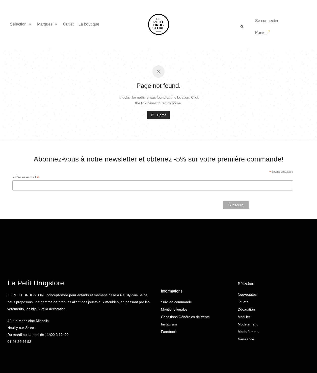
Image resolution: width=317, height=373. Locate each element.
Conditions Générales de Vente (185, 317)
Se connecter (266, 21)
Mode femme (248, 332)
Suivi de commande (176, 302)
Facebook (169, 332)
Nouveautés (247, 294)
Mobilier (244, 317)
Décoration (246, 309)
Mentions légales (174, 309)
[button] (21, 24)
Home (161, 115)
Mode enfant (248, 324)
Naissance (246, 339)
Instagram (169, 324)
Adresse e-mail (25, 177)
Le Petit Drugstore (35, 283)
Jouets (243, 302)
